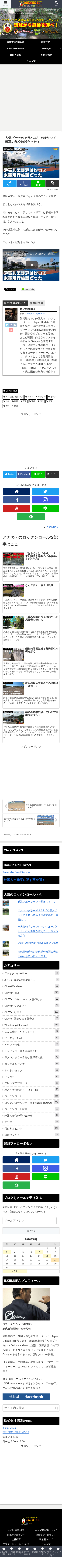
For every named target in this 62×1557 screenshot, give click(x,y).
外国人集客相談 (16, 1530)
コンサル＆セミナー (31, 1063)
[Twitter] (7, 325)
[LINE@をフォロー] (45, 508)
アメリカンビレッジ (14, 397)
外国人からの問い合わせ (31, 1115)
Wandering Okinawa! (31, 1024)
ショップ (45, 1544)
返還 (16, 406)
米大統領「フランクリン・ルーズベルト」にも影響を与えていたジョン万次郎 (38, 931)
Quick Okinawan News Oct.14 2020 (38, 942)
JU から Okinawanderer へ (31, 979)
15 (47, 1256)
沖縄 (33, 401)
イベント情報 (31, 1044)
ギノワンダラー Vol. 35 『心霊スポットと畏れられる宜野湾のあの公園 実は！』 (39, 915)
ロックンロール (31, 1096)
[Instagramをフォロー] (45, 499)
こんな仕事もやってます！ (31, 1031)
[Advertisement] (31, 99)
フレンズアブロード (31, 1083)
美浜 (7, 406)
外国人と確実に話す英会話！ (24, 879)
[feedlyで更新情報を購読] (31, 516)
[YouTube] (11, 331)
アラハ (30, 397)
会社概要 (16, 1539)
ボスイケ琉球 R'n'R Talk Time (31, 1089)
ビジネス (31, 1076)
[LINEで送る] (28, 289)
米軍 (50, 401)
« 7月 (14, 1271)
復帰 (16, 401)
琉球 (41, 401)
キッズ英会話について (46, 1530)
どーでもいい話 (31, 1037)
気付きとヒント (31, 1128)
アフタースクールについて (16, 1544)
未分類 (31, 1121)
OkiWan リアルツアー (31, 1005)
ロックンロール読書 (31, 1109)
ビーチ (53, 397)
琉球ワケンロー (31, 1134)
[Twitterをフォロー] (45, 491)
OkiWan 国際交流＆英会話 (31, 1018)
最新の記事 (38, 303)
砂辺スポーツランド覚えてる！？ (37, 901)
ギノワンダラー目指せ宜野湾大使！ (31, 1057)
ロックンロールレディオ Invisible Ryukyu (31, 1102)
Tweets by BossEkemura (17, 872)
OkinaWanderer (31, 986)
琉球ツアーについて (46, 1535)
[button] (56, 1408)
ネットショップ (31, 1070)
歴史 (24, 401)
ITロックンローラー (31, 973)
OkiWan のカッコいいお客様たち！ (31, 999)
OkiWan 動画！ (31, 1012)
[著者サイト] (17, 491)
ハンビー (42, 397)
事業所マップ (46, 1539)
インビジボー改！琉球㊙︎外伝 (31, 1050)
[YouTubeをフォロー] (17, 508)
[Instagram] (15, 325)
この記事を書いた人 (16, 303)
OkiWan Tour (11, 391)
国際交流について (16, 1535)
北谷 (7, 401)
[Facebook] (11, 325)
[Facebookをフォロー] (17, 499)
